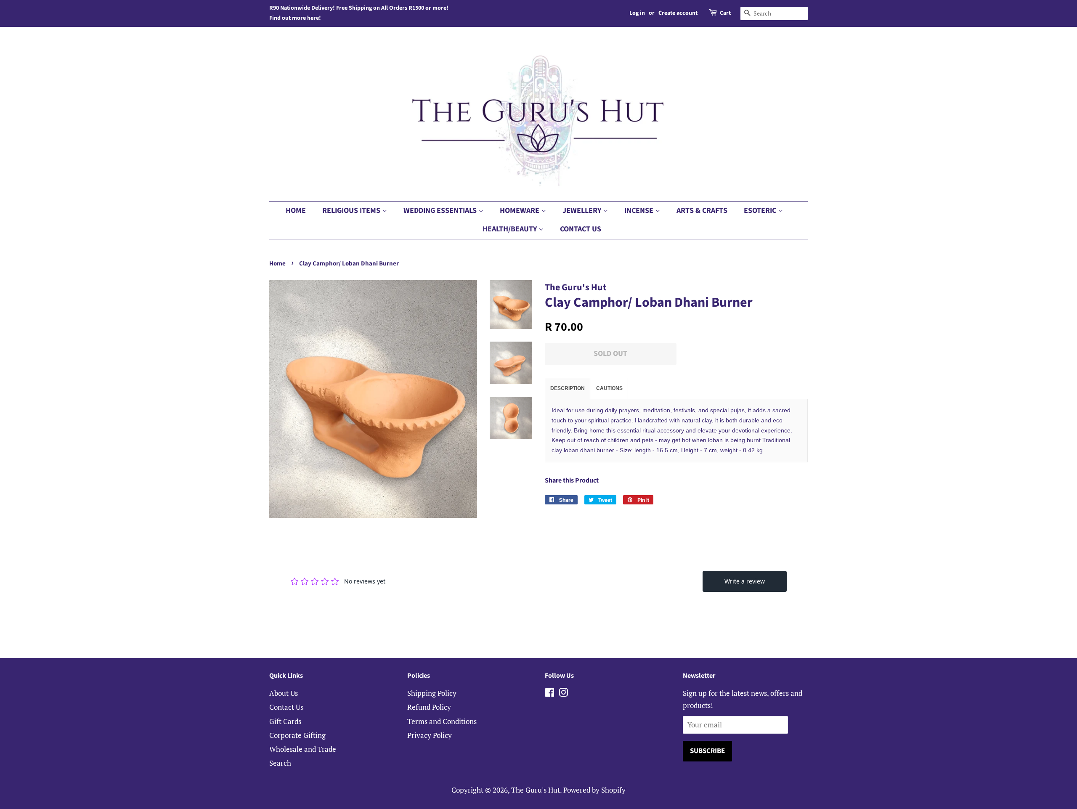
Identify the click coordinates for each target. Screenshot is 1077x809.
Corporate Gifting (297, 735)
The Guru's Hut (535, 790)
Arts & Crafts (701, 210)
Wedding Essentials (440, 210)
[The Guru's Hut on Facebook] (549, 693)
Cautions (609, 388)
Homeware (520, 210)
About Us (283, 693)
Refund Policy (429, 707)
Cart (725, 13)
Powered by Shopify (594, 790)
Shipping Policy (431, 693)
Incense (639, 210)
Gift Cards (285, 721)
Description (567, 388)
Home (296, 210)
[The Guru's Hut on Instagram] (563, 693)
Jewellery (582, 210)
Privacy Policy (429, 735)
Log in (637, 13)
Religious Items (352, 210)
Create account (678, 13)
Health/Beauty (510, 229)
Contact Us (580, 229)
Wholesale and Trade (302, 749)
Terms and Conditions (442, 721)
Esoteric (761, 210)
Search (280, 763)
